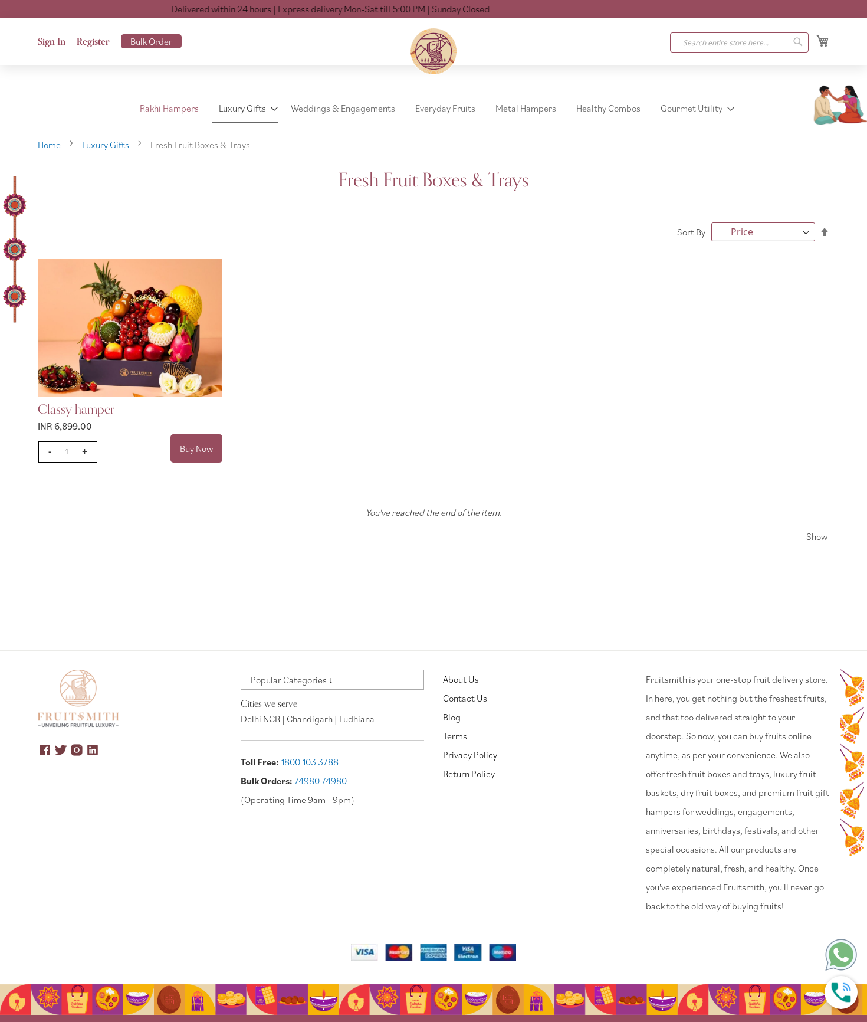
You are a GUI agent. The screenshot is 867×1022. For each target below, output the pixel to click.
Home (50, 144)
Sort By (691, 232)
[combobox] (739, 42)
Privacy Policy (470, 755)
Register (93, 42)
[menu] (433, 108)
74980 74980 (320, 781)
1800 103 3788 (310, 762)
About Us (461, 679)
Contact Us (465, 698)
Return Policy (469, 773)
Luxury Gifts (106, 144)
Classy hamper (76, 409)
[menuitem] (169, 108)
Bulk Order (151, 41)
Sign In (51, 42)
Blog (452, 717)
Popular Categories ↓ (292, 680)
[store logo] (433, 51)
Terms (455, 736)
